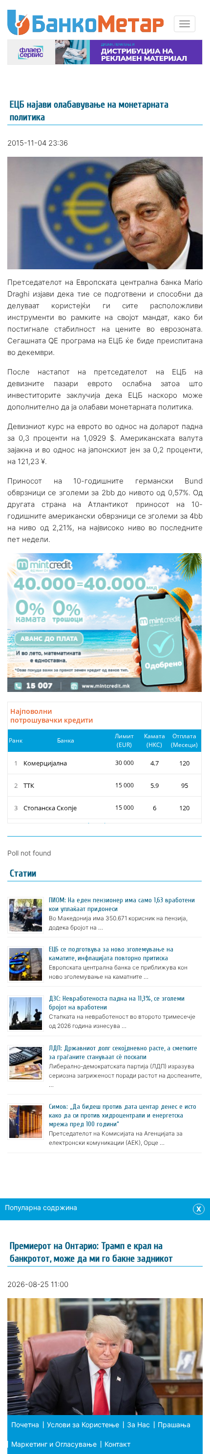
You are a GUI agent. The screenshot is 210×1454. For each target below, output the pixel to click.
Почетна (25, 1424)
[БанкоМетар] (85, 22)
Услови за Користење (83, 1424)
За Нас (138, 1424)
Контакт (117, 1444)
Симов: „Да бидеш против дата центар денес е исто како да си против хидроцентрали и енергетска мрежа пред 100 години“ (122, 1115)
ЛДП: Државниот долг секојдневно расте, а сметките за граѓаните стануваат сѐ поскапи (123, 1052)
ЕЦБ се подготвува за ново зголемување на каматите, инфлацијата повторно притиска (111, 953)
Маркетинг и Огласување (54, 1444)
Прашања (174, 1424)
